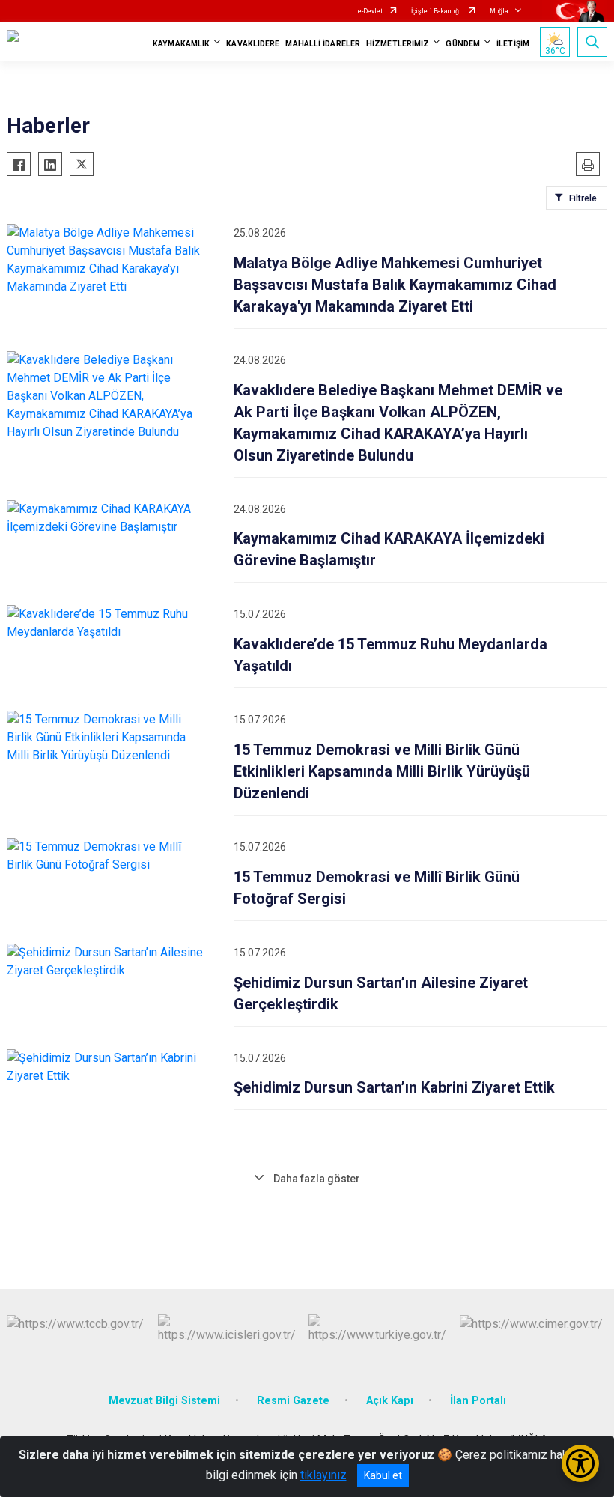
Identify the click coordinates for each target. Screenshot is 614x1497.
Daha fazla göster (316, 1179)
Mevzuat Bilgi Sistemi (164, 1400)
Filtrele (583, 198)
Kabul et (383, 1475)
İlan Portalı (478, 1400)
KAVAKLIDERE (252, 44)
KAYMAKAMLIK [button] (181, 44)
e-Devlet (370, 11)
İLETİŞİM (512, 44)
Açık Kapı (389, 1400)
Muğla (499, 11)
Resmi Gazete (293, 1400)
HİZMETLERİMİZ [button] (397, 44)
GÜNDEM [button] (463, 44)
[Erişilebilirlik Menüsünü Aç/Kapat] (580, 1463)
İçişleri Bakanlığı (436, 11)
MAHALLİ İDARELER (322, 44)
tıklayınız (323, 1475)
